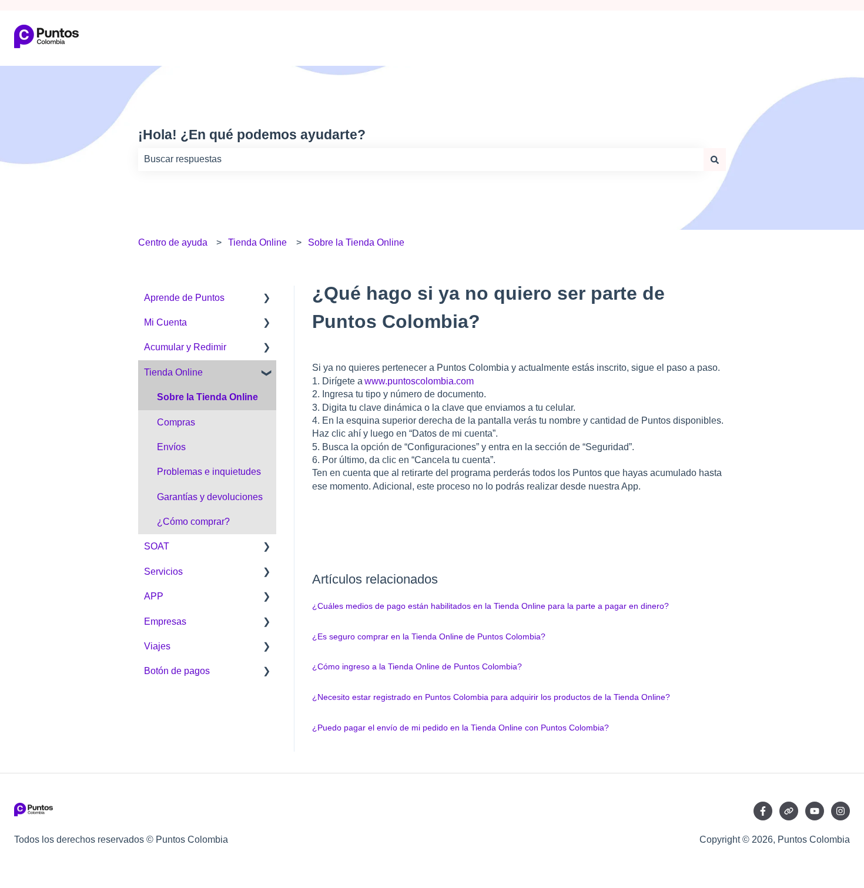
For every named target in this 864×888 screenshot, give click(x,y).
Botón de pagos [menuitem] (177, 671)
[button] (266, 299)
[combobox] (421, 159)
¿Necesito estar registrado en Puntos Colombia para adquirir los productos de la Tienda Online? (491, 697)
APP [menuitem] (153, 596)
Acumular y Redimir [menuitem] (185, 347)
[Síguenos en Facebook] (763, 811)
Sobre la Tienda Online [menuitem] (207, 397)
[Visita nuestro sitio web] (788, 811)
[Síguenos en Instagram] (840, 811)
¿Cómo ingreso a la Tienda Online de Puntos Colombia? (417, 666)
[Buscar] (715, 159)
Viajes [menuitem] (157, 646)
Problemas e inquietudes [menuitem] (209, 472)
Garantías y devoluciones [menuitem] (210, 497)
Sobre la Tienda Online (356, 242)
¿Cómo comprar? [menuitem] (193, 522)
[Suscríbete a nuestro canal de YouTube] (814, 811)
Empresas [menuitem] (165, 621)
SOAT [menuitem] (156, 546)
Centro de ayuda (172, 242)
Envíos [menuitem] (171, 447)
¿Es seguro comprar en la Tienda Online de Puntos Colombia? (428, 636)
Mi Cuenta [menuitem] (165, 322)
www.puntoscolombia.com (419, 381)
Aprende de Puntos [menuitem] (184, 298)
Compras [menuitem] (176, 422)
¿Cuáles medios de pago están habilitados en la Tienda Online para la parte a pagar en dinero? (490, 606)
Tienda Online (257, 242)
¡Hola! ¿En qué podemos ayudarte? (252, 134)
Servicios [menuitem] (163, 572)
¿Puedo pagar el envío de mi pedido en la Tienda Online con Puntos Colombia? (460, 727)
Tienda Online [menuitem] (173, 372)
